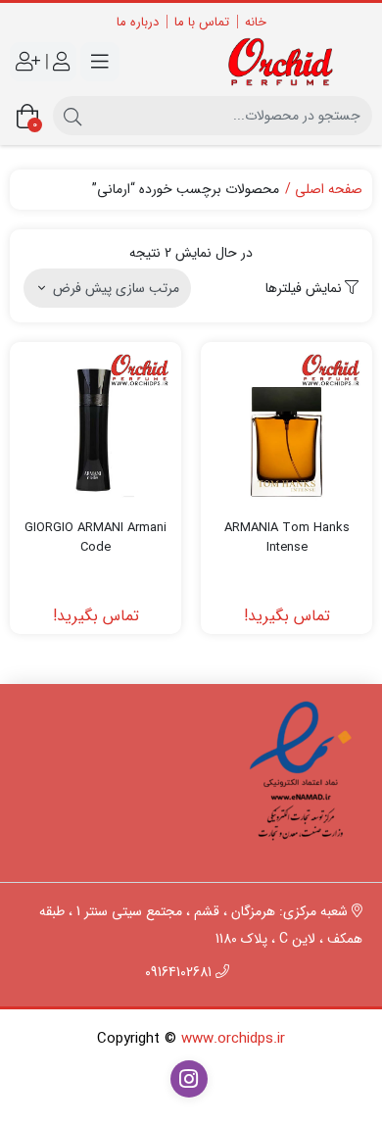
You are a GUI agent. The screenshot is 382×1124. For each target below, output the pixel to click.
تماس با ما (201, 22)
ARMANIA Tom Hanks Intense (287, 537)
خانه (255, 22)
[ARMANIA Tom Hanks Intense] (286, 428)
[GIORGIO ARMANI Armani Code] (95, 428)
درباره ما (138, 22)
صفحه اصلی (328, 189)
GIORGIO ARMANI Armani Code (95, 537)
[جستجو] (72, 115)
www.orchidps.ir (233, 1039)
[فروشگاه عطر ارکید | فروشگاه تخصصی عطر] (286, 62)
